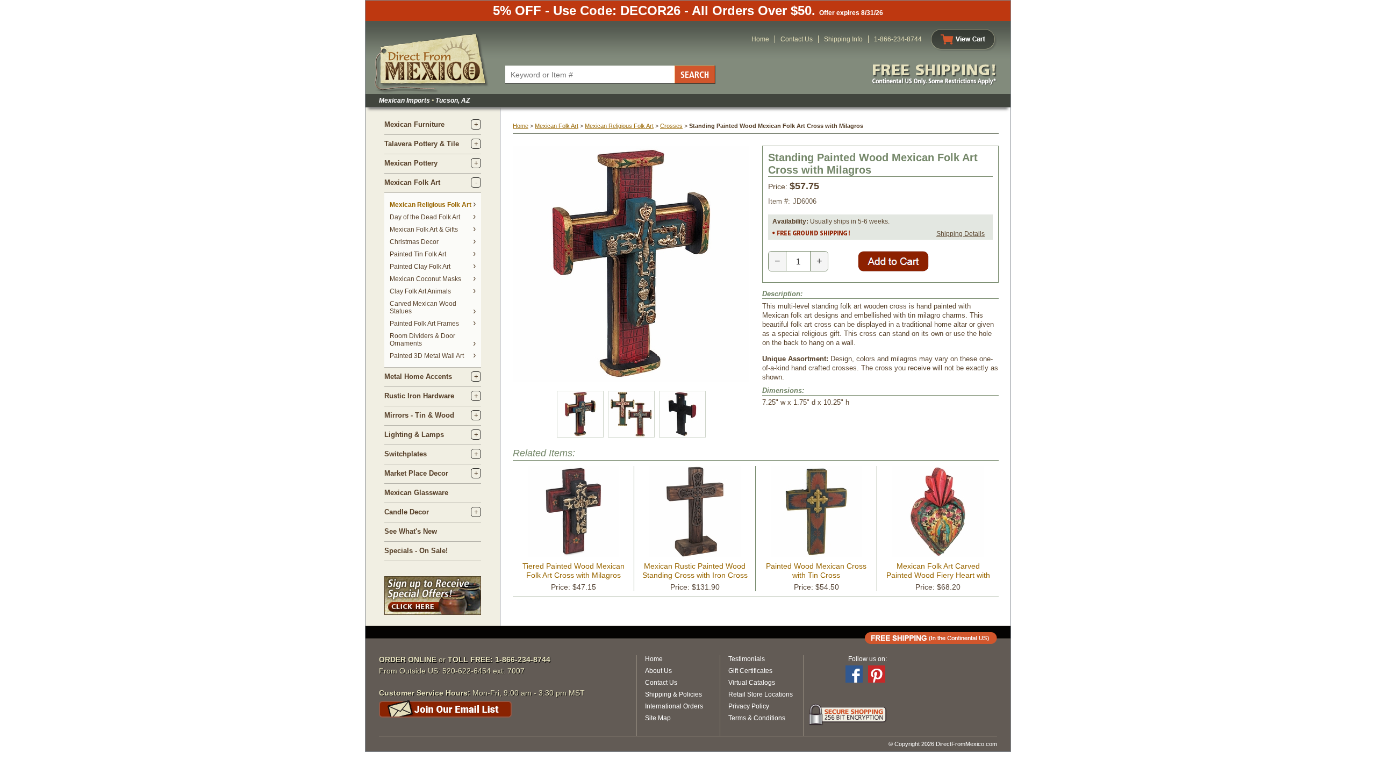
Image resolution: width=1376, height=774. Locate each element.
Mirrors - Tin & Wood (419, 415)
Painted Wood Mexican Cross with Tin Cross (816, 570)
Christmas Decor (414, 242)
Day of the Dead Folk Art (425, 217)
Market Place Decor (416, 473)
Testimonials (746, 659)
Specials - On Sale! (416, 551)
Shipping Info (843, 39)
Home (760, 39)
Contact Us (796, 39)
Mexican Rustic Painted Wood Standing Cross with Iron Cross (695, 570)
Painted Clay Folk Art (420, 266)
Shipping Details (960, 234)
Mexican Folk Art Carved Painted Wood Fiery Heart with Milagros (938, 575)
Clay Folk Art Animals (420, 291)
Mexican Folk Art (412, 182)
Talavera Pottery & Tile (421, 144)
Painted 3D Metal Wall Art (427, 356)
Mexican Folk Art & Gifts (424, 229)
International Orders (674, 706)
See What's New (410, 531)
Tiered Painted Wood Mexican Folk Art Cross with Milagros (573, 570)
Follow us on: (867, 659)
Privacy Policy (748, 706)
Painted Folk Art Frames (424, 323)
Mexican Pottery (411, 163)
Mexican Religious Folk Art (430, 205)
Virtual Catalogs (751, 682)
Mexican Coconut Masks (425, 279)
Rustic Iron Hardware (419, 396)
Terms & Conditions (756, 718)
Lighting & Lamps (414, 435)
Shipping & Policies (673, 694)
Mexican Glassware (416, 493)
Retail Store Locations (760, 694)
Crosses (671, 126)
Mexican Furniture (414, 124)
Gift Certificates (750, 671)
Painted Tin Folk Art (418, 254)
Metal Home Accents (418, 376)
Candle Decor (406, 512)
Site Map (658, 718)
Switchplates (405, 454)
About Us (658, 671)
